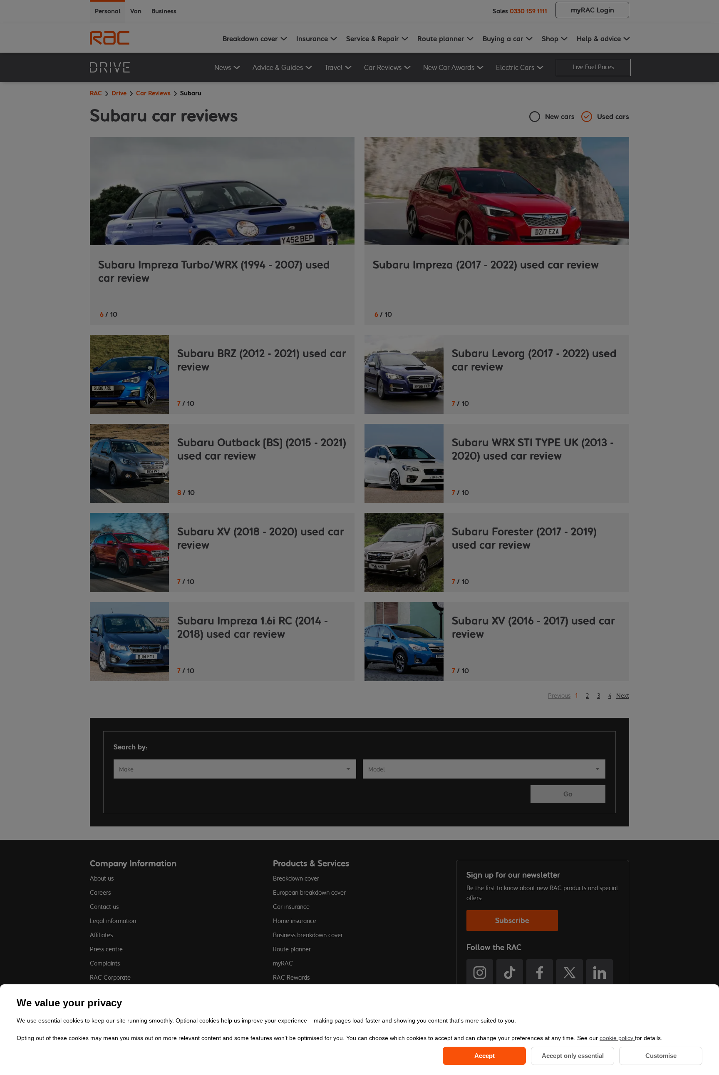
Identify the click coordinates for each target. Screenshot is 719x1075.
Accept (484, 1055)
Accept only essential (573, 1055)
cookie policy (617, 1038)
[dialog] (359, 1029)
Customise (661, 1055)
